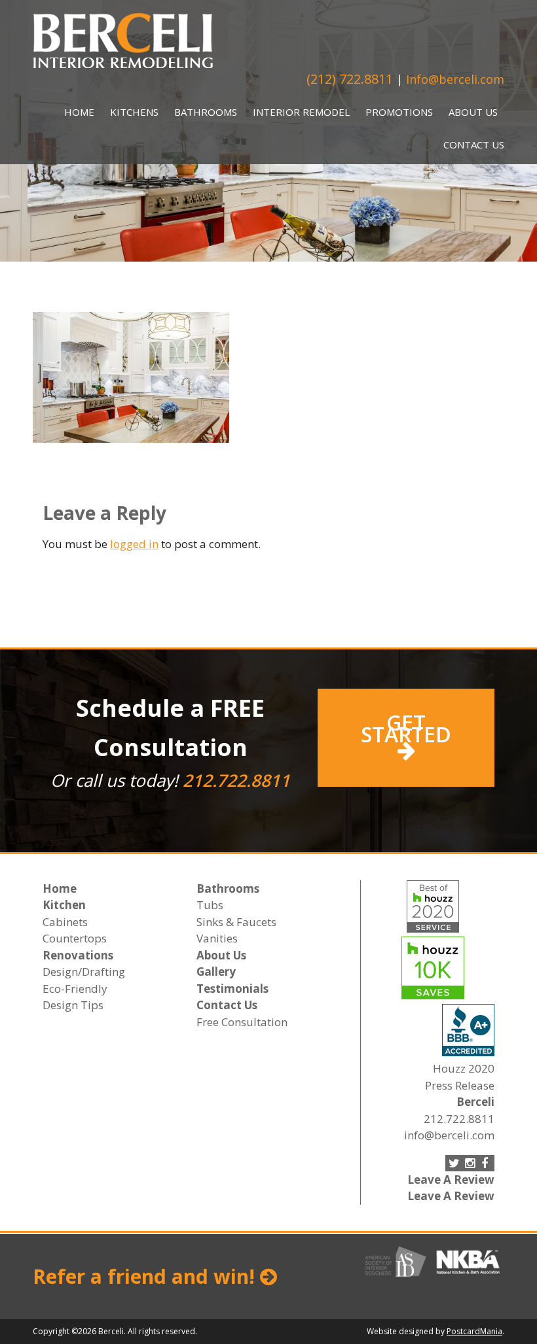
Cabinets (65, 921)
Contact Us (473, 144)
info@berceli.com (449, 1135)
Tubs (209, 904)
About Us (473, 111)
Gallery (216, 971)
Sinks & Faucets (236, 921)
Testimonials (232, 988)
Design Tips (73, 1004)
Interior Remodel (301, 111)
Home (79, 111)
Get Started (406, 728)
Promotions (399, 111)
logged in (134, 543)
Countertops (75, 938)
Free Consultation (241, 1021)
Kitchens (134, 111)
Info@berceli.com (455, 79)
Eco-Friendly (75, 988)
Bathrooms (205, 111)
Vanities (217, 938)
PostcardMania (474, 1331)
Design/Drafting (84, 971)
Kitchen (64, 904)
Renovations (78, 955)
